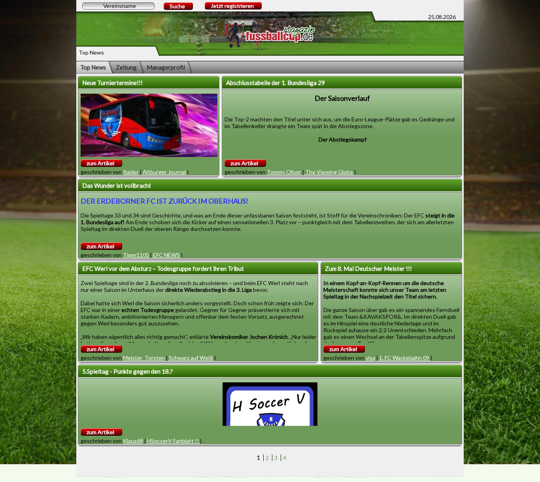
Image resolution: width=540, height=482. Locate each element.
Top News (93, 67)
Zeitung (126, 67)
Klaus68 (133, 440)
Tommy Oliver (284, 171)
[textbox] (118, 6)
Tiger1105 (136, 254)
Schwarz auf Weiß (191, 357)
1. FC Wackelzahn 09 (404, 357)
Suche (177, 6)
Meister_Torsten (144, 357)
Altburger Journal (164, 171)
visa (370, 357)
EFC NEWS (166, 254)
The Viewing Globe (329, 171)
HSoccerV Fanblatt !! (173, 440)
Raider (131, 171)
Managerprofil (166, 67)
